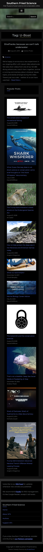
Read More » (16, 80)
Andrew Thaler (28, 51)
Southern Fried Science (21, 3)
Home (5, 510)
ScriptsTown (31, 549)
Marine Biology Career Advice (18, 296)
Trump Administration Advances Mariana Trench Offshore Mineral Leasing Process (19, 463)
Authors (6, 518)
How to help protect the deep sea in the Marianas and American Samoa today (21, 247)
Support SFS (7, 523)
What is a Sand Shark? (15, 273)
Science (7, 57)
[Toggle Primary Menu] (21, 11)
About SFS (7, 514)
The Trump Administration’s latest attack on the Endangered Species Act (20, 210)
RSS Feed (19, 484)
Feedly (18, 492)
